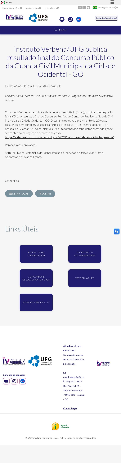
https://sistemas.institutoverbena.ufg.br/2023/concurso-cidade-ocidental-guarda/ (59, 137)
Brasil (9, 2)
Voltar (46, 193)
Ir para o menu (32, 8)
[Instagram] (70, 19)
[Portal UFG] (38, 21)
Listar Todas (20, 193)
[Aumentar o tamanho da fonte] (80, 7)
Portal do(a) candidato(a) (106, 18)
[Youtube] (61, 19)
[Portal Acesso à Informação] (60, 429)
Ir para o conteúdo (11, 8)
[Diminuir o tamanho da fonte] (84, 7)
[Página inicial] (14, 19)
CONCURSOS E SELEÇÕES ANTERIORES (36, 278)
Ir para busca (51, 8)
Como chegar (70, 408)
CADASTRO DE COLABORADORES (84, 254)
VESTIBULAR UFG (84, 278)
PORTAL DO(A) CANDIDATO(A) (36, 254)
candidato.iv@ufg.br (73, 377)
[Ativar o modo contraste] (88, 7)
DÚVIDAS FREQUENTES (36, 302)
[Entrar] (2, 2)
